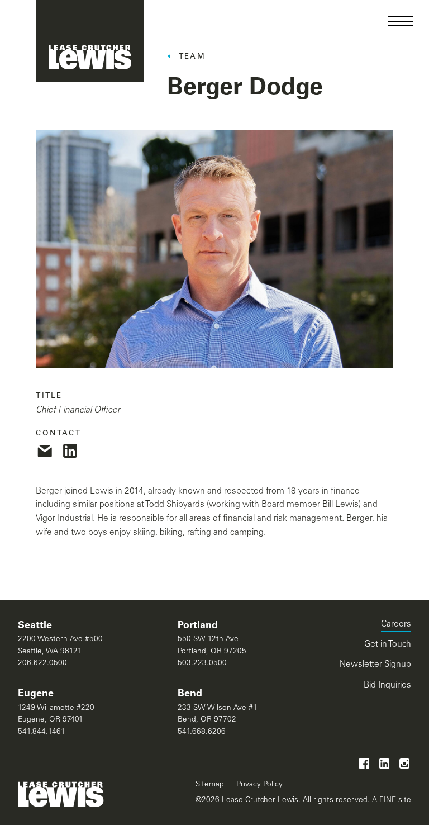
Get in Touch (387, 645)
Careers (396, 624)
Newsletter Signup (375, 665)
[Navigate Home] (90, 41)
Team (192, 57)
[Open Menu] (400, 21)
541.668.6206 (202, 732)
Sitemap (210, 785)
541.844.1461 (41, 732)
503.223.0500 (202, 663)
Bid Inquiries (387, 687)
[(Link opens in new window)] (45, 451)
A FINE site (390, 800)
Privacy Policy (259, 785)
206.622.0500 (42, 663)
